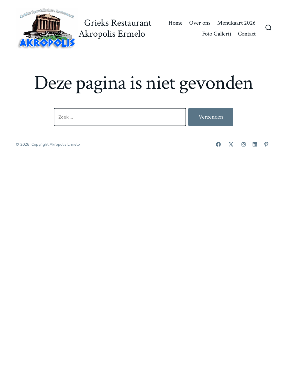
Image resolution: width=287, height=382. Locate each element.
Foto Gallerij (216, 33)
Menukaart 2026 (236, 23)
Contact (247, 33)
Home (175, 23)
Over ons (199, 23)
